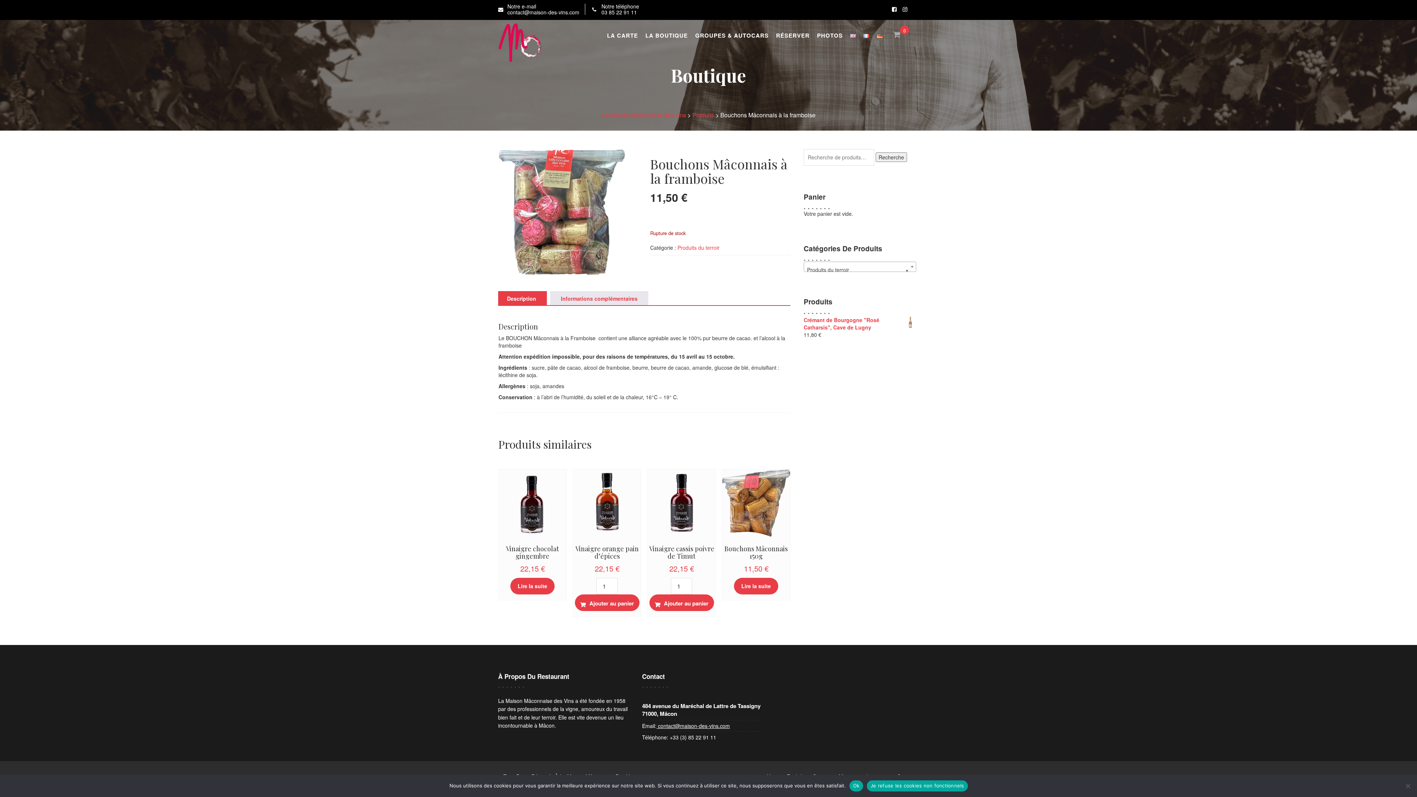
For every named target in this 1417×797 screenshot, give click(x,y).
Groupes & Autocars (732, 35)
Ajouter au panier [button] (611, 603)
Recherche (891, 157)
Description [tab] (521, 298)
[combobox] (860, 267)
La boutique (666, 35)
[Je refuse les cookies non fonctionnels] (1407, 786)
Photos (830, 35)
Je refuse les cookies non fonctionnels (917, 786)
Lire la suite (532, 586)
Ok (856, 786)
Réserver (793, 35)
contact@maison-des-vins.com (693, 725)
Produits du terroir (699, 247)
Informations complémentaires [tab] (599, 298)
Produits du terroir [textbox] (857, 269)
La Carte (622, 35)
